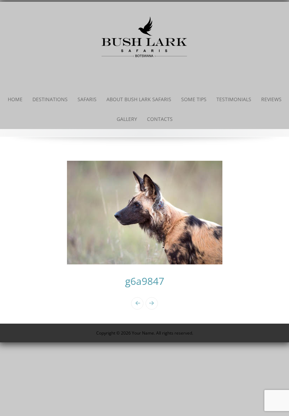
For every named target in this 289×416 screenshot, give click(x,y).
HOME (15, 99)
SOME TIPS (194, 99)
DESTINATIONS (50, 99)
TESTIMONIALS (233, 99)
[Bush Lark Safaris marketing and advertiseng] (144, 36)
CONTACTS (160, 119)
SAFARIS (87, 99)
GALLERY (127, 119)
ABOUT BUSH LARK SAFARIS (138, 99)
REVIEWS (271, 99)
